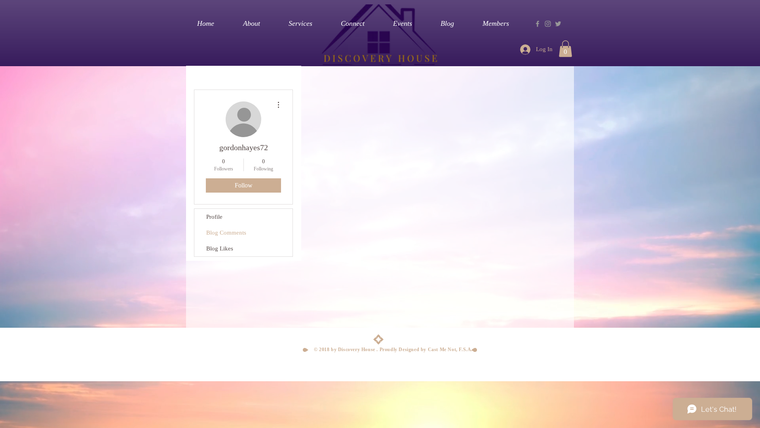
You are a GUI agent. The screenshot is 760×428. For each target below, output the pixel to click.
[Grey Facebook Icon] (538, 24)
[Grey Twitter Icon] (558, 24)
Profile (214, 217)
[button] (565, 48)
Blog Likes (219, 248)
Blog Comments (226, 232)
